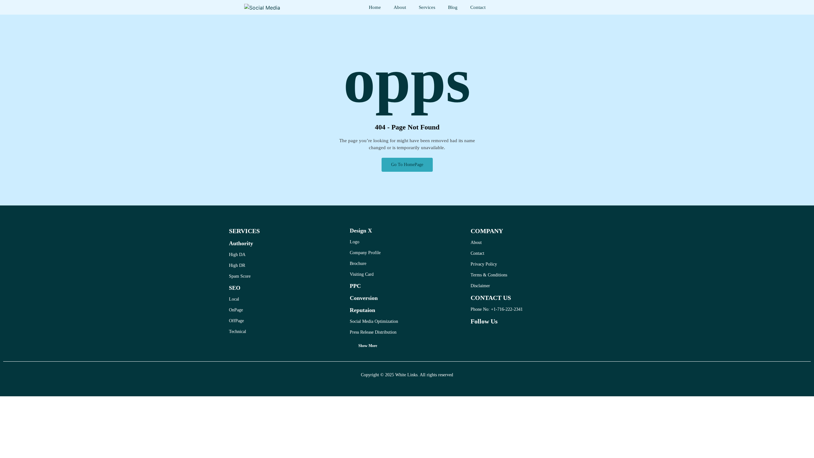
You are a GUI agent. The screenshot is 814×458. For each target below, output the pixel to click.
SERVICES (244, 230)
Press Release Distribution (373, 332)
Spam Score (240, 276)
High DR (237, 265)
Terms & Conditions (489, 275)
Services (427, 7)
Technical (237, 331)
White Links (406, 374)
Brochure (358, 263)
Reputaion (362, 310)
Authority (241, 243)
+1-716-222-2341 (507, 309)
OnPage (236, 310)
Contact (478, 7)
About (400, 7)
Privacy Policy (484, 264)
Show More (367, 346)
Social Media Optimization (374, 321)
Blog (453, 7)
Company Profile (365, 252)
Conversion (364, 298)
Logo (354, 241)
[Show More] (352, 347)
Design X (361, 230)
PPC (355, 286)
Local (234, 299)
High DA (237, 254)
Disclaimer (480, 285)
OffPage (236, 320)
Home (375, 7)
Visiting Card (362, 274)
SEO (234, 288)
